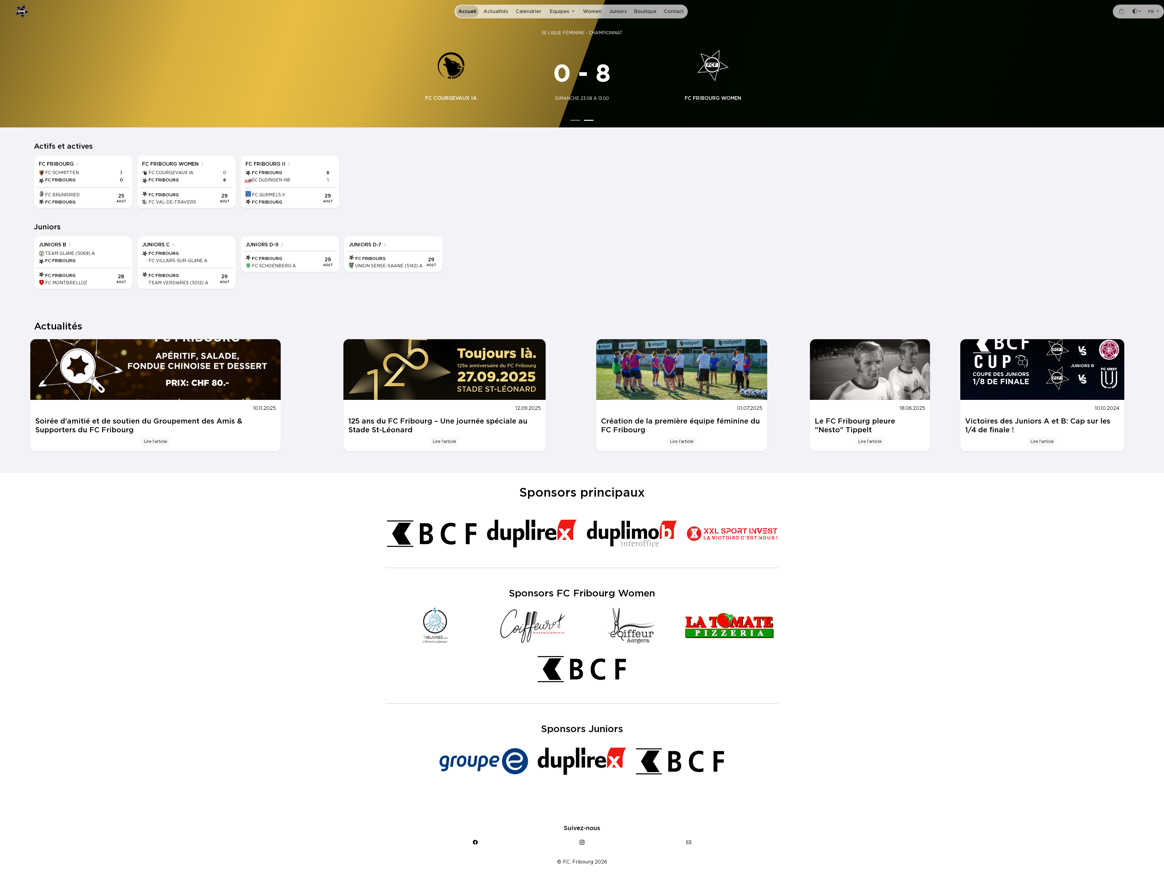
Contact (674, 11)
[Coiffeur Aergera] (631, 625)
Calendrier (528, 11)
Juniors (618, 11)
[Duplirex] (532, 533)
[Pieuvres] (435, 625)
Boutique (645, 11)
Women (592, 11)
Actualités (495, 11)
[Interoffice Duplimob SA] (632, 533)
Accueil (467, 11)
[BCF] (432, 533)
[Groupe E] (484, 761)
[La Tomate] (729, 625)
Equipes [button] (560, 11)
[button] (1153, 12)
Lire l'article (155, 441)
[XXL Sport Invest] (732, 533)
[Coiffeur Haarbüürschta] (533, 625)
